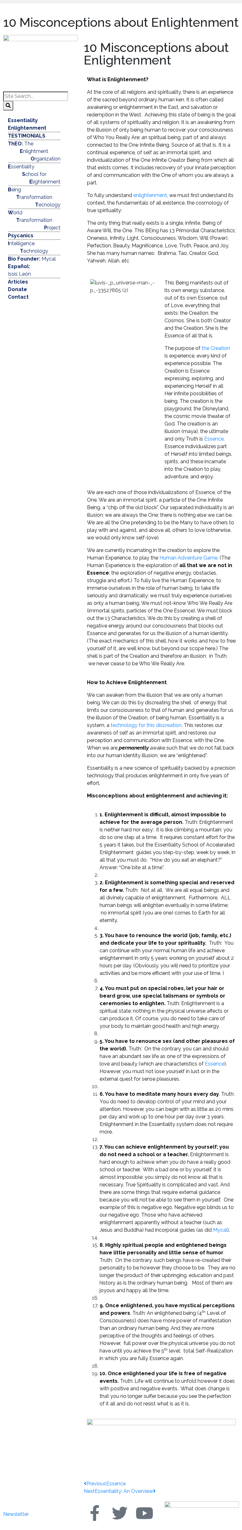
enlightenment (150, 195)
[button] (121, 1)
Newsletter (16, 1514)
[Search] (8, 105)
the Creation (216, 348)
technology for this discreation (146, 725)
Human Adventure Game (188, 558)
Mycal (220, 1230)
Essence (214, 439)
